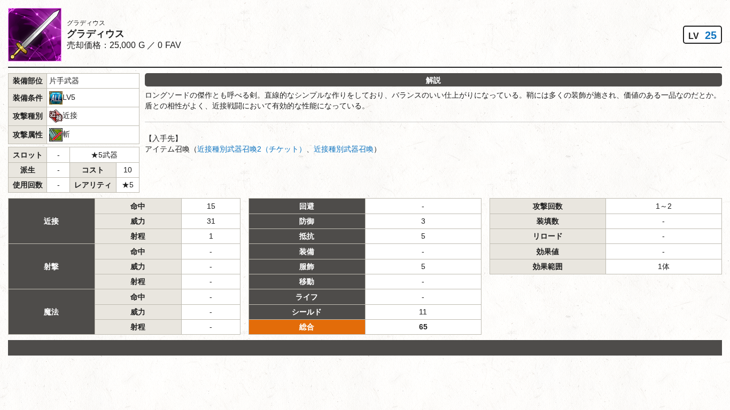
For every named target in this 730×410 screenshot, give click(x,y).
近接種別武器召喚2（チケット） (251, 149)
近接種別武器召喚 (344, 149)
